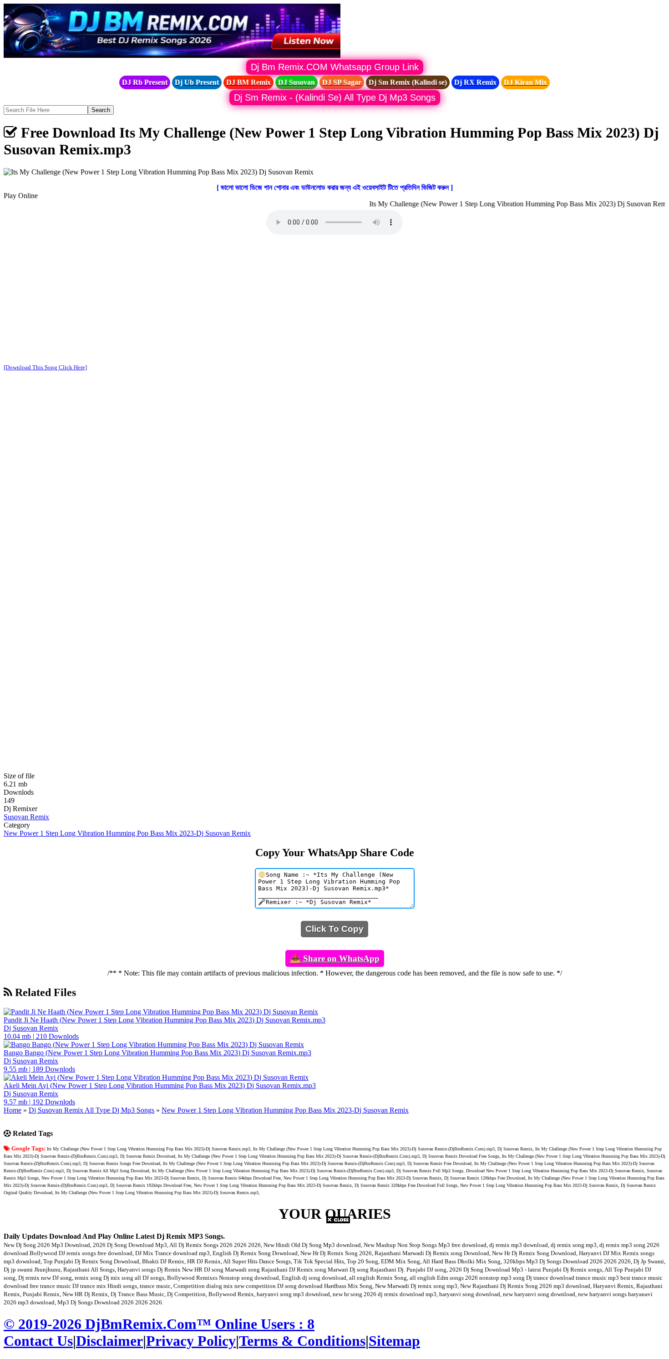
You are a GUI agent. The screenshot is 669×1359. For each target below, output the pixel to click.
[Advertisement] (334, 300)
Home (12, 1110)
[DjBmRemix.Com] (172, 55)
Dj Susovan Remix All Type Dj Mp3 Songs (91, 1110)
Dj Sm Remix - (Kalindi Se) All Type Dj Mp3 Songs (335, 97)
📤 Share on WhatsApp (335, 958)
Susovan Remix (26, 817)
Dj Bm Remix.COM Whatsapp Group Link (335, 67)
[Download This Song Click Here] (45, 367)
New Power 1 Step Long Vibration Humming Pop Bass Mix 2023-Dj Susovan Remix (127, 833)
